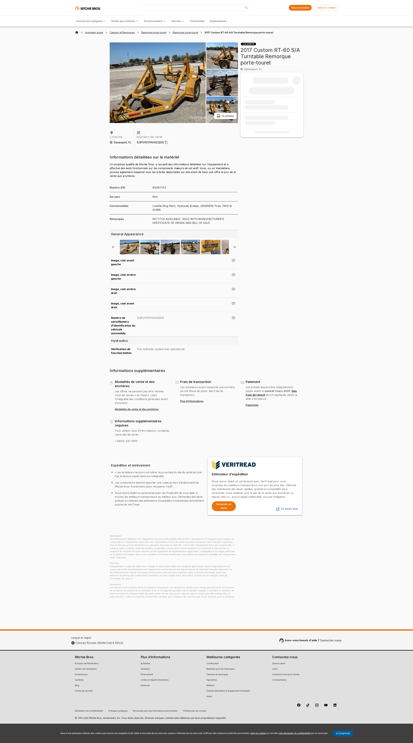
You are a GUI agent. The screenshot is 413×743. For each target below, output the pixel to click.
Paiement (145, 685)
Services (176, 21)
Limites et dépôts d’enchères (155, 680)
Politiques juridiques (118, 711)
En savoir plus (289, 509)
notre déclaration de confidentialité (294, 733)
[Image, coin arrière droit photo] (233, 289)
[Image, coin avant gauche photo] (233, 260)
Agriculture (211, 680)
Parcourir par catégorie (89, 21)
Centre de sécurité (84, 691)
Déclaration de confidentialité (89, 711)
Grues (209, 696)
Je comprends (343, 733)
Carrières (79, 680)
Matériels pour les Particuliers (220, 669)
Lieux (274, 669)
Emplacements (218, 21)
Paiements (252, 405)
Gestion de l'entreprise (86, 669)
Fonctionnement (153, 21)
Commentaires (279, 680)
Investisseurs (81, 674)
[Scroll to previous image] (113, 247)
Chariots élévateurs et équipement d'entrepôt (228, 691)
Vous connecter (300, 7)
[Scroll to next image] (235, 247)
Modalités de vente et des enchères (137, 409)
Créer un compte (326, 7)
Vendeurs (145, 669)
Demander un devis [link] (223, 506)
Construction (212, 663)
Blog (77, 685)
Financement (197, 21)
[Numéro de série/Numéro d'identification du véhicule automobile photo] (233, 318)
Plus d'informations (191, 401)
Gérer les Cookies (258, 733)
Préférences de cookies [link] (194, 711)
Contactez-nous (330, 640)
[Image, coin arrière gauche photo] (233, 275)
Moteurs (210, 685)
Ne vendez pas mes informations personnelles (155, 711)
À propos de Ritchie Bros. (87, 663)
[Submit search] (246, 8)
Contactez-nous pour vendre (286, 674)
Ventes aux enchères (123, 21)
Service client (278, 663)
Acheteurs (145, 663)
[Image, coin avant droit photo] (233, 303)
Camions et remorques (217, 674)
